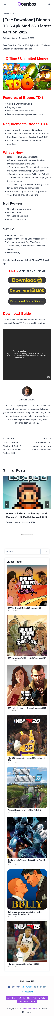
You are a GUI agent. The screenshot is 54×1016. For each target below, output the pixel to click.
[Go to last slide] (7, 504)
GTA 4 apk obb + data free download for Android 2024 (27, 708)
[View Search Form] (48, 4)
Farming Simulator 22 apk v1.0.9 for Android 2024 (25, 810)
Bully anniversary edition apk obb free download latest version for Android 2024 (25, 913)
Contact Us (24, 998)
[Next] (47, 504)
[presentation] (27, 492)
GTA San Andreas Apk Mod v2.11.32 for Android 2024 (27, 658)
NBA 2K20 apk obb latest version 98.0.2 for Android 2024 (26, 759)
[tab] (22, 535)
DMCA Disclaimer (27, 1001)
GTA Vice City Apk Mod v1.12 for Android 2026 (24, 608)
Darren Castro (14, 522)
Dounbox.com (30, 1008)
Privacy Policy (40, 998)
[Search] (45, 551)
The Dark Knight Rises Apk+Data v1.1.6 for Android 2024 (26, 861)
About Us (11, 998)
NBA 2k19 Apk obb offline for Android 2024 (23, 964)
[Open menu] (5, 4)
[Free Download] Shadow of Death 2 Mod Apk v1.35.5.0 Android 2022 (12, 445)
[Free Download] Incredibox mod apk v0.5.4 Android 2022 (41, 444)
